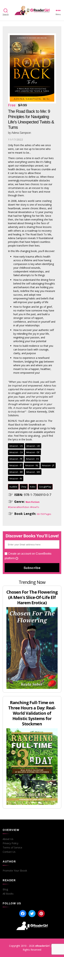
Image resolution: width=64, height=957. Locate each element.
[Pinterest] (41, 913)
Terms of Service (12, 847)
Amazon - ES (32, 458)
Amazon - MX (33, 472)
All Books (8, 893)
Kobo (33, 486)
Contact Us (9, 852)
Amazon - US (16, 445)
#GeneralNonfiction (18, 507)
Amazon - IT (15, 465)
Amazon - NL (31, 465)
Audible (13, 486)
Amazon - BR (16, 472)
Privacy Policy (10, 843)
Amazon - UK (33, 445)
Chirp (23, 486)
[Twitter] (32, 913)
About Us (8, 839)
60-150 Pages (44, 514)
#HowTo (34, 507)
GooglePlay (45, 486)
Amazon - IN (15, 478)
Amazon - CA (16, 452)
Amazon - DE (33, 452)
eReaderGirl (42, 945)
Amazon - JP (48, 465)
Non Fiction (32, 502)
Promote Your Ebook (15, 870)
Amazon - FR (15, 458)
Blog (5, 889)
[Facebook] (22, 913)
